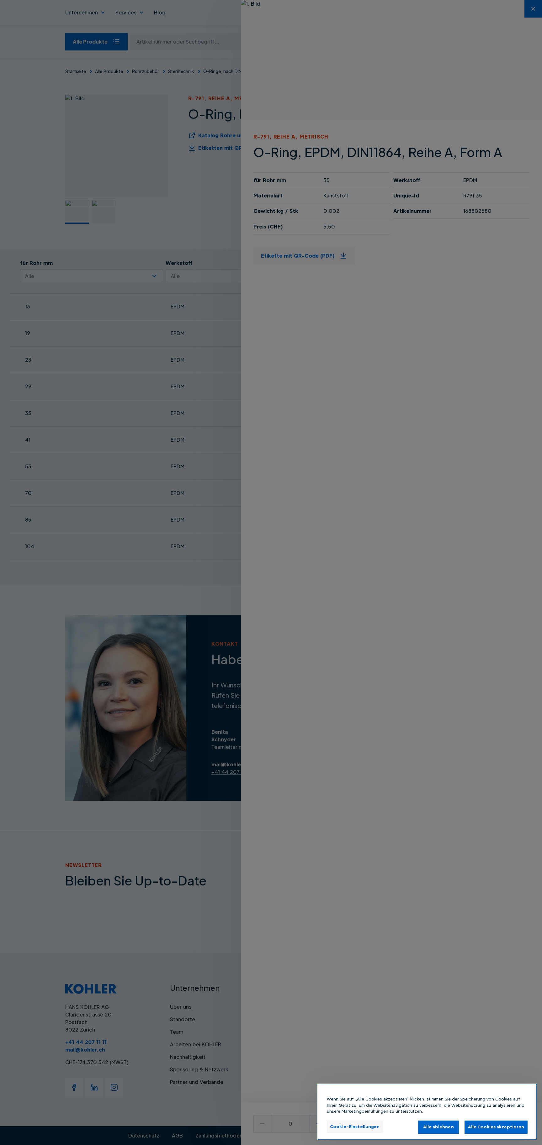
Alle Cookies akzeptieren (496, 1126)
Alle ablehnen (438, 1126)
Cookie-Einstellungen (355, 1126)
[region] (427, 1112)
